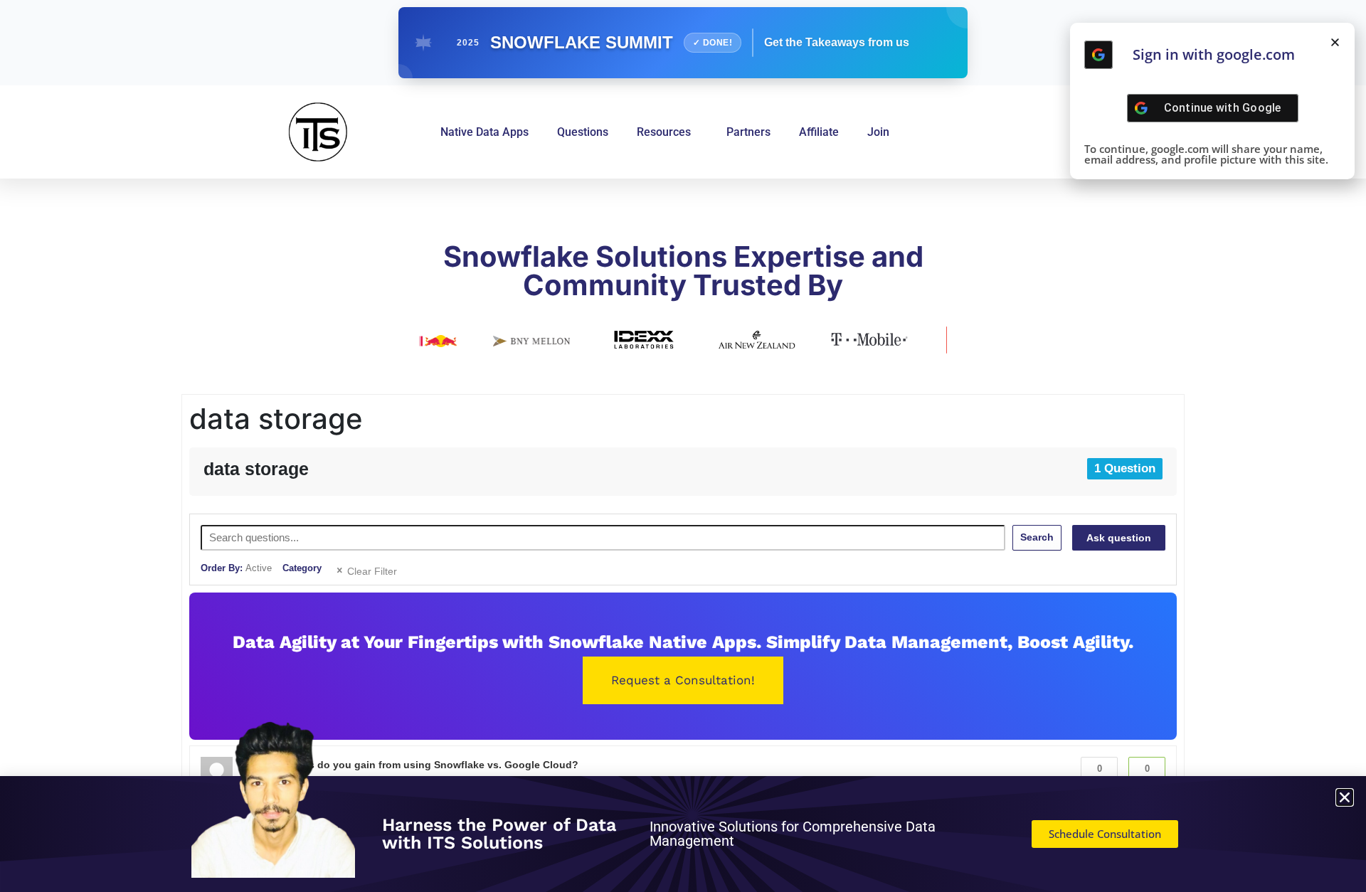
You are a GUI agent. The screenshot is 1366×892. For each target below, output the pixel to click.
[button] (1335, 42)
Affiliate (819, 132)
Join (878, 132)
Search (1037, 537)
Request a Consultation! (683, 680)
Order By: (236, 568)
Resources (664, 132)
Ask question (1118, 537)
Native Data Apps (484, 132)
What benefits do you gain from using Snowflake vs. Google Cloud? (412, 764)
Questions (582, 132)
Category (302, 568)
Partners (748, 132)
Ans (1146, 776)
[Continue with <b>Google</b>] (1098, 55)
